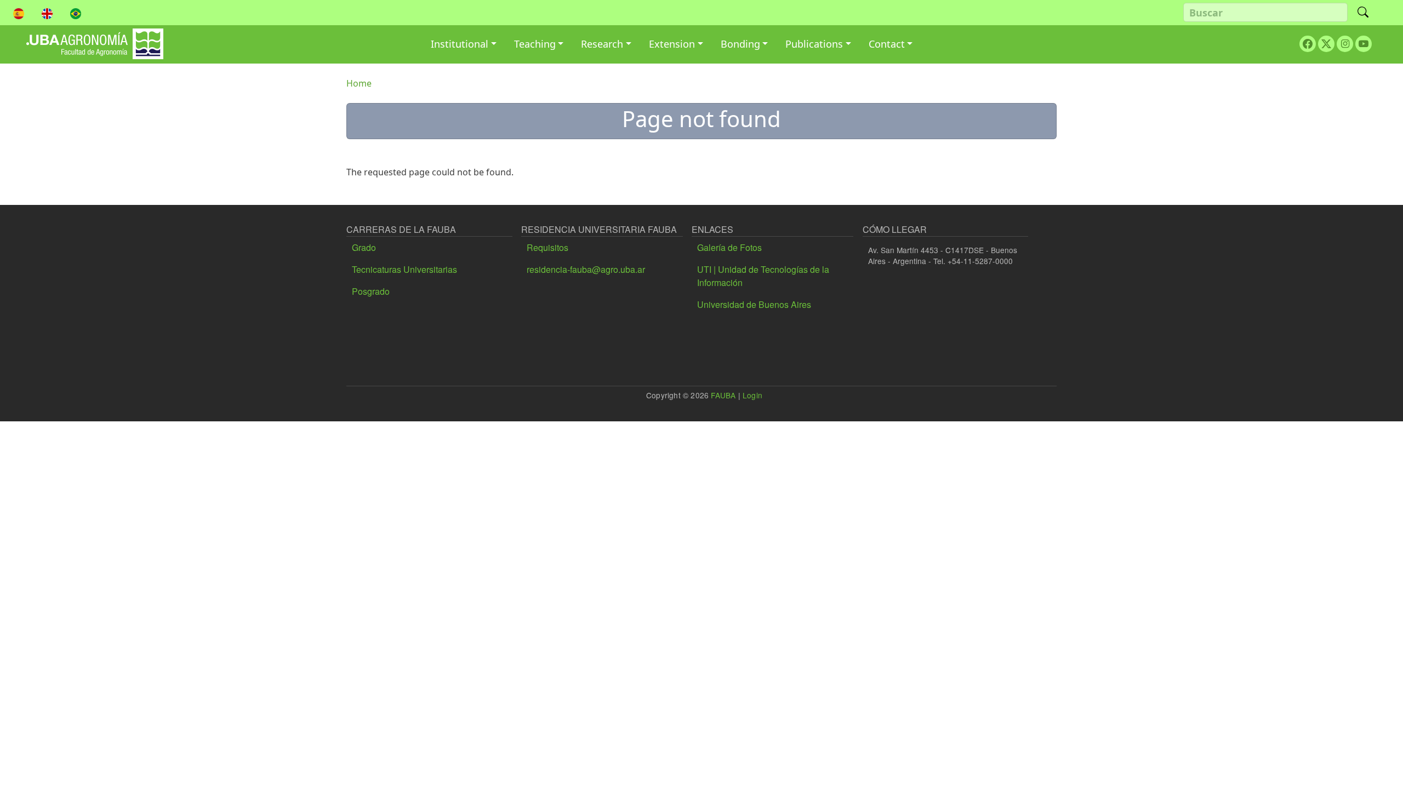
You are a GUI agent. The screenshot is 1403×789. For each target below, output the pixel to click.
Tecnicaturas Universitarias (404, 269)
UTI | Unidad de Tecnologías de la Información (763, 276)
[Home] (94, 36)
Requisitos (547, 247)
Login (752, 395)
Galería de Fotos (729, 247)
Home (359, 83)
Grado (364, 247)
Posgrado (371, 291)
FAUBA (723, 395)
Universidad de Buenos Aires (754, 304)
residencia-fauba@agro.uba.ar (586, 269)
